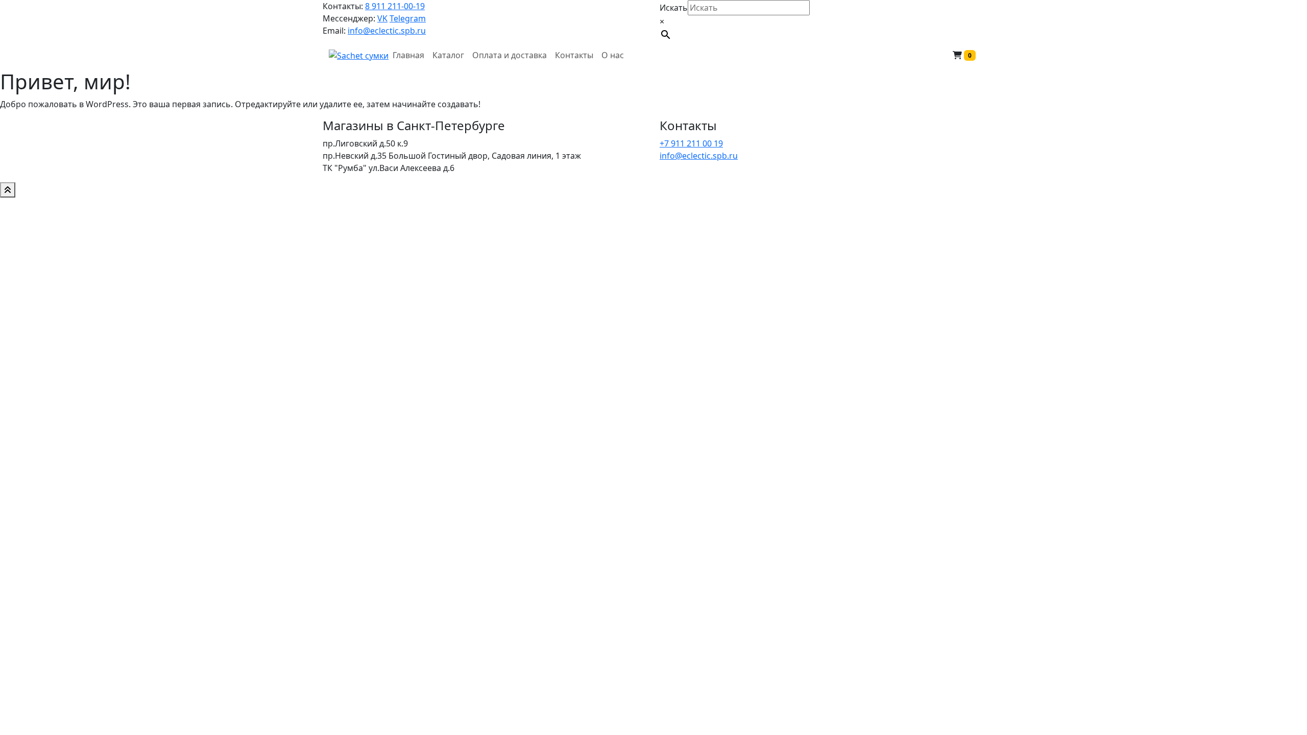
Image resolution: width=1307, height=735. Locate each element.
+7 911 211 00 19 (691, 143)
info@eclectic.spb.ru (387, 30)
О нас (612, 55)
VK (382, 18)
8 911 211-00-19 (395, 6)
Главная (408, 55)
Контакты (574, 55)
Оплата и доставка (509, 55)
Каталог (448, 55)
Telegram (408, 18)
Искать (674, 7)
